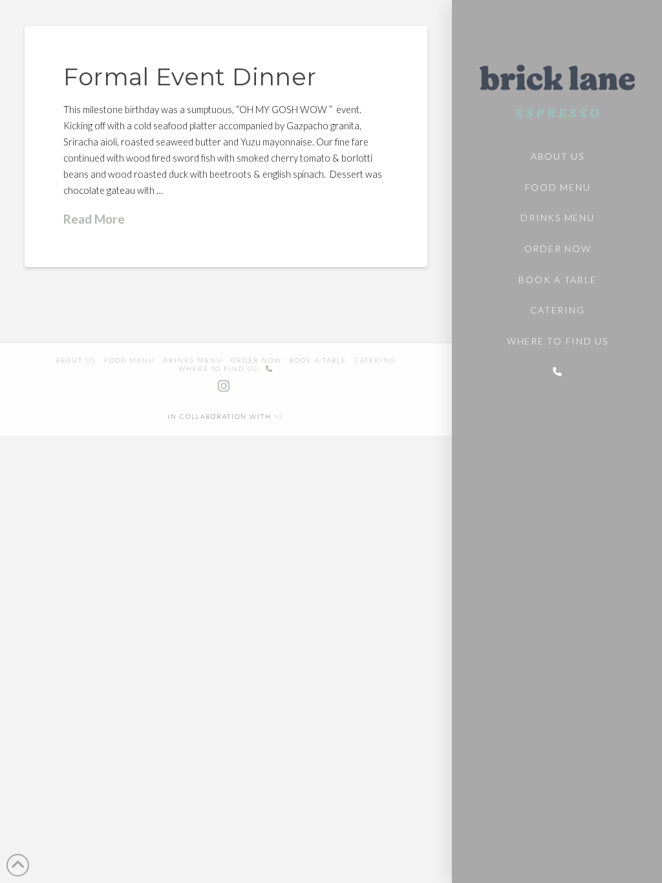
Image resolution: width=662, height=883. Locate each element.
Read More (94, 218)
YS (279, 416)
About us (76, 360)
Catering (375, 360)
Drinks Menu (193, 360)
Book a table (318, 360)
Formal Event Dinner (189, 76)
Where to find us (218, 368)
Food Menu (129, 360)
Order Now (256, 360)
